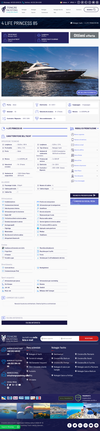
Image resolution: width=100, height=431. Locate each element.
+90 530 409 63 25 (15, 2)
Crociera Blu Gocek (84, 358)
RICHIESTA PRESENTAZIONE (83, 195)
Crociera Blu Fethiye (61, 362)
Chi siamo (32, 379)
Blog (30, 375)
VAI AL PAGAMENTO (66, 398)
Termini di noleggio (36, 358)
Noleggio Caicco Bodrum (86, 371)
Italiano (64, 2)
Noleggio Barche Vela (58, 11)
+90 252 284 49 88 (36, 2)
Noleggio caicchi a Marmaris (87, 367)
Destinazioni (58, 354)
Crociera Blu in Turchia (86, 362)
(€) (73, 2)
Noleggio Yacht (24, 11)
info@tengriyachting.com (18, 375)
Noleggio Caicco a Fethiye (63, 375)
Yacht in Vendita (68, 11)
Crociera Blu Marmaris (85, 354)
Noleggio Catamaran (45, 11)
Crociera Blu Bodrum (62, 358)
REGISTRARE (89, 338)
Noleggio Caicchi (33, 11)
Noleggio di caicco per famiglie (62, 368)
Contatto (78, 9)
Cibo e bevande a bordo (37, 367)
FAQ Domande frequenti (38, 362)
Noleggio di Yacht (35, 354)
